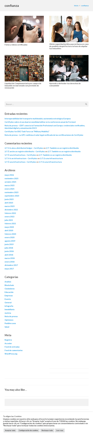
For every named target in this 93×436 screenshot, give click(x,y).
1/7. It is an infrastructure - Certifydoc (21, 158)
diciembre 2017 (11, 265)
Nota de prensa (11, 316)
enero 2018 (9, 262)
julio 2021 (9, 220)
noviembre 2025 (11, 178)
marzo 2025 (10, 185)
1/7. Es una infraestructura (51, 158)
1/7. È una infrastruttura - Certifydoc (20, 155)
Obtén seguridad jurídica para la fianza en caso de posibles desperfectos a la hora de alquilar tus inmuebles (69, 46)
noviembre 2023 (11, 192)
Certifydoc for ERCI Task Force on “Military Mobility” (27, 131)
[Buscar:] (47, 103)
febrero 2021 (10, 223)
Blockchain (9, 285)
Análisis (8, 282)
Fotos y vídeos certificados (16, 45)
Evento (8, 299)
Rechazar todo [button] (47, 430)
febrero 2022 (10, 213)
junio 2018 (9, 251)
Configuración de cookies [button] (28, 430)
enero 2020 (9, 237)
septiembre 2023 (12, 196)
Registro (8, 340)
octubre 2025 (10, 182)
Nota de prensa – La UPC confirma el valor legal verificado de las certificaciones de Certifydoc (44, 135)
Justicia (8, 313)
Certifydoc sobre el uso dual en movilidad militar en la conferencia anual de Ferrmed (40, 122)
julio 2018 (9, 248)
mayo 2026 (9, 175)
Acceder (8, 343)
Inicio (76, 6)
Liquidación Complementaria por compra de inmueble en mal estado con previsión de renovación (23, 85)
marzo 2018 (10, 258)
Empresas (9, 295)
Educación (9, 292)
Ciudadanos (10, 289)
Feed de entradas (12, 347)
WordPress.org (11, 354)
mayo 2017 (9, 269)
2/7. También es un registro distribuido (62, 148)
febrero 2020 (10, 234)
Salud (7, 327)
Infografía (9, 306)
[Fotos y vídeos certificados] (24, 29)
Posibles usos (10, 323)
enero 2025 (9, 189)
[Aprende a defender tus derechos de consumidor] (69, 68)
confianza (85, 6)
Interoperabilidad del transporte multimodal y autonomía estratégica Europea (38, 118)
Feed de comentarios (14, 350)
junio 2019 (9, 244)
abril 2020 (9, 230)
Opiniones (9, 320)
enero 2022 (9, 216)
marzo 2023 (10, 206)
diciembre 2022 (11, 210)
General (8, 302)
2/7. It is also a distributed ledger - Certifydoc (24, 148)
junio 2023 (9, 199)
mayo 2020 (9, 227)
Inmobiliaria (9, 309)
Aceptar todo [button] (10, 430)
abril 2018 (9, 255)
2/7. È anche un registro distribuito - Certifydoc (25, 151)
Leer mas (59, 430)
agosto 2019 (10, 241)
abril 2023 (9, 203)
